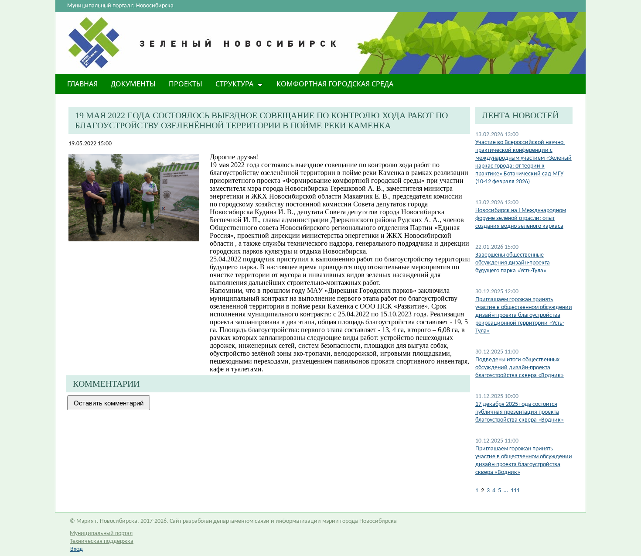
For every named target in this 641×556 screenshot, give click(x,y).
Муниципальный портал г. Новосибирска (120, 6)
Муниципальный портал (101, 533)
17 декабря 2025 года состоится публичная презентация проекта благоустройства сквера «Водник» (519, 412)
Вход (76, 549)
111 (515, 490)
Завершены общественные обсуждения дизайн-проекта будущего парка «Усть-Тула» (512, 263)
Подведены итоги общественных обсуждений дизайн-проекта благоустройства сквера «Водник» (519, 368)
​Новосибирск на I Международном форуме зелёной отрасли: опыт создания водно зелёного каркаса (520, 218)
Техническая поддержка (101, 541)
